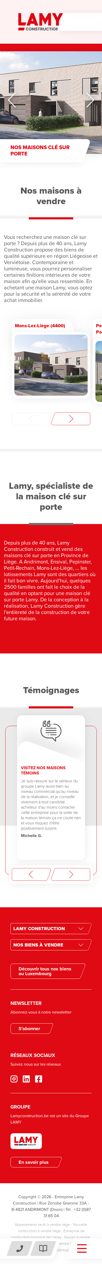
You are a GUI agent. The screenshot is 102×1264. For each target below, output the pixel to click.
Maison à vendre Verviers (63, 1243)
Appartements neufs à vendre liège (42, 1224)
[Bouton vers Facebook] (16, 1078)
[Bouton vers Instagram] (41, 1078)
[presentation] (31, 418)
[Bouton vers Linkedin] (29, 1078)
